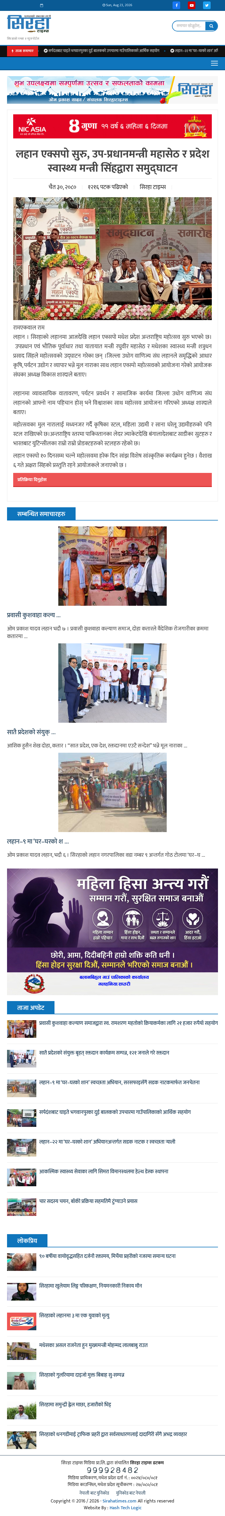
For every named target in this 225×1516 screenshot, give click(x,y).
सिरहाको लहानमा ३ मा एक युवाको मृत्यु (74, 1315)
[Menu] (214, 63)
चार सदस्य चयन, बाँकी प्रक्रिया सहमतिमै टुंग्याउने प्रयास (88, 1201)
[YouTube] (191, 5)
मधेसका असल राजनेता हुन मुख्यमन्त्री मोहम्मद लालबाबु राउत (93, 1345)
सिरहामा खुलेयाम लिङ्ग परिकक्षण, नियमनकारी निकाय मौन (90, 1286)
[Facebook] (176, 5)
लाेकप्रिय (27, 1241)
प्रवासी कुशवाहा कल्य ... (34, 615)
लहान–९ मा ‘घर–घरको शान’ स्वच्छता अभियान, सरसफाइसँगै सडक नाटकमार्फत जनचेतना (119, 1082)
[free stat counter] (112, 1470)
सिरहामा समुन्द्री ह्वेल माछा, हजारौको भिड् (75, 1404)
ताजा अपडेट (30, 1008)
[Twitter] (207, 5)
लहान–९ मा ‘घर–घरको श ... (38, 842)
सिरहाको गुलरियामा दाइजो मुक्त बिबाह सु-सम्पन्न (81, 1375)
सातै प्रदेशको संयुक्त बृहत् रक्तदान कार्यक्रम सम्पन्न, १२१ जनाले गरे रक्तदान (104, 1053)
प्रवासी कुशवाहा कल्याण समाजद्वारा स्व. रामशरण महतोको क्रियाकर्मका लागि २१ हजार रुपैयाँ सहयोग (128, 1023)
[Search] (211, 26)
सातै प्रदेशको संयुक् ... (31, 732)
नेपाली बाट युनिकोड (94, 1493)
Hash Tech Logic (126, 1508)
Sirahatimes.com (120, 1501)
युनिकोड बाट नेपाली (131, 1493)
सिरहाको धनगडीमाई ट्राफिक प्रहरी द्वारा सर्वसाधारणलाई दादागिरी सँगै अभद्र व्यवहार (113, 1434)
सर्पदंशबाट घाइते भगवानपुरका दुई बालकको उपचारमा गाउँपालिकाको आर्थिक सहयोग (72, 51)
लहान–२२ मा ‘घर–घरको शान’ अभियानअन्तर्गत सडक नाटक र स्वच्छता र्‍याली (107, 1142)
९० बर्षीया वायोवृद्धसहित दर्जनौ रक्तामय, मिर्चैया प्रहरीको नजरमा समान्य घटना (107, 1256)
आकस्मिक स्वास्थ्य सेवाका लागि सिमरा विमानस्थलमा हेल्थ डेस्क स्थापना (103, 1171)
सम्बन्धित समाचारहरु (41, 514)
